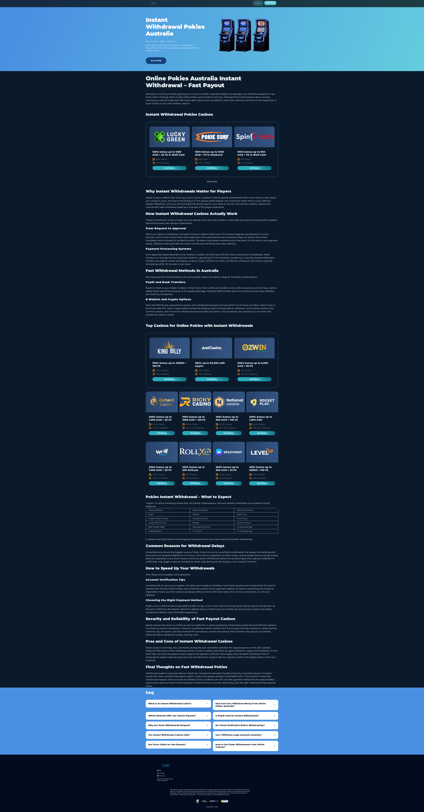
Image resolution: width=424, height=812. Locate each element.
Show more (212, 181)
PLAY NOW (156, 60)
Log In (258, 3)
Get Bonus (170, 168)
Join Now (270, 3)
